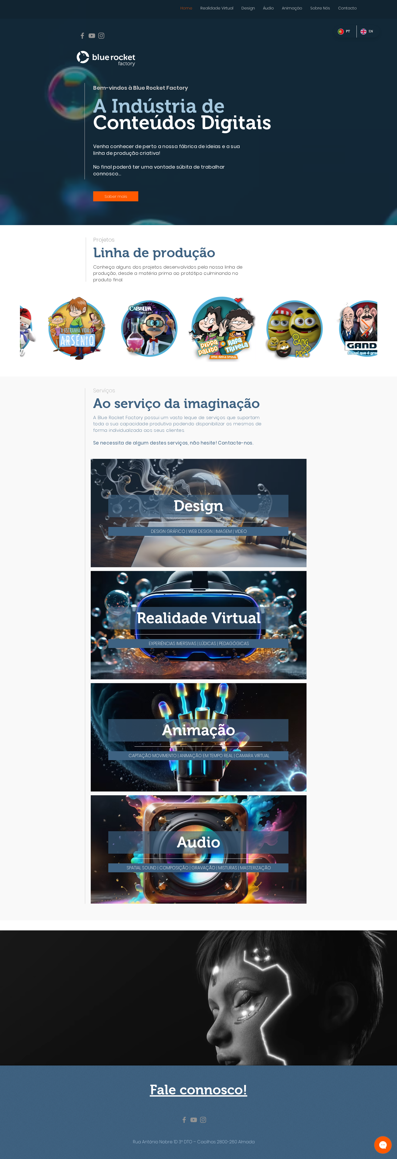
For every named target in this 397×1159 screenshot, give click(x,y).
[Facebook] (82, 36)
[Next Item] (365, 328)
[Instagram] (101, 36)
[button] (198, 532)
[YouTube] (92, 36)
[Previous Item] (31, 328)
